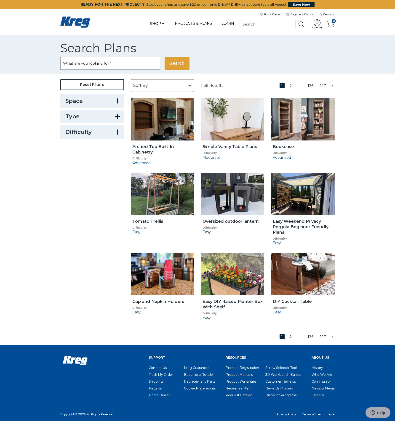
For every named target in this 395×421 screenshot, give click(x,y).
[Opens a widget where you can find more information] (377, 413)
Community (321, 381)
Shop (156, 23)
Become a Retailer (199, 375)
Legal (331, 414)
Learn (227, 23)
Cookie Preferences (200, 388)
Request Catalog (239, 395)
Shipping (156, 381)
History (317, 368)
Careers (318, 395)
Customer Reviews (280, 381)
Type (72, 116)
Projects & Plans (193, 23)
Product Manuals (239, 375)
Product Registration (242, 368)
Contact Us (158, 368)
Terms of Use (311, 414)
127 (323, 86)
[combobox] (267, 24)
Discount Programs (280, 395)
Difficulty (78, 132)
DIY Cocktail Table (292, 301)
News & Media (323, 388)
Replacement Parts (199, 381)
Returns (155, 388)
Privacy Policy (286, 414)
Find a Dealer (159, 395)
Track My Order (161, 375)
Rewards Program (279, 388)
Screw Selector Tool (281, 368)
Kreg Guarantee (196, 368)
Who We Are (322, 375)
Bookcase (283, 146)
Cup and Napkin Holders (158, 301)
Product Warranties (241, 381)
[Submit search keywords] (301, 24)
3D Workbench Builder (283, 375)
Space (74, 101)
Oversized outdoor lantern (231, 221)
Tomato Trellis (147, 221)
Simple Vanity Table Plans (230, 146)
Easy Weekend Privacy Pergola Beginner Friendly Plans (300, 227)
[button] (317, 24)
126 (310, 86)
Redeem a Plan (238, 388)
